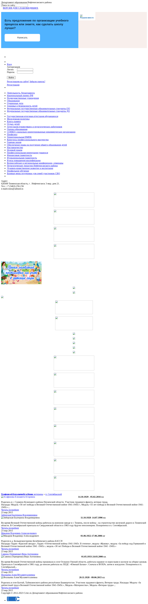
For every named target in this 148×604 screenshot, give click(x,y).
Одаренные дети (15, 103)
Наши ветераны (35, 494)
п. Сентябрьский (53, 494)
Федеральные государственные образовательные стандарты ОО (38, 108)
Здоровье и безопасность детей (22, 106)
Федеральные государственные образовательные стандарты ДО (38, 111)
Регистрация (13, 85)
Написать (22, 37)
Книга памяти (14, 121)
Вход (9, 64)
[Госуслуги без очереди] (74, 438)
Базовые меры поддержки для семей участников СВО (33, 173)
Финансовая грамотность (19, 155)
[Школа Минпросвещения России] (74, 241)
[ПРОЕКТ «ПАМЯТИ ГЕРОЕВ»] (74, 329)
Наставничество (15, 147)
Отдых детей (13, 124)
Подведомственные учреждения (23, 98)
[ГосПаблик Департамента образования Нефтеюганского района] (74, 455)
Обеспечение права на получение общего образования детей (37, 145)
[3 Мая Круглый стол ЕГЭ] (74, 206)
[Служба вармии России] (74, 490)
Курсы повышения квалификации (24, 160)
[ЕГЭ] (2, 297)
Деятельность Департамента (21, 93)
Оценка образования (17, 129)
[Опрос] (74, 313)
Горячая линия (14, 142)
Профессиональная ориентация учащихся (27, 152)
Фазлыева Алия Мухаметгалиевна (18, 575)
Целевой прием (14, 150)
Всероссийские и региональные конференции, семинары (35, 163)
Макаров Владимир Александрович (19, 533)
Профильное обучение (18, 171)
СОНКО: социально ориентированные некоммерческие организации (41, 132)
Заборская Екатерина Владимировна (19, 515)
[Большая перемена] (74, 404)
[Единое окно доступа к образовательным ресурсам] (74, 334)
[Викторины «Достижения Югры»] (74, 472)
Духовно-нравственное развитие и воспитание (30, 168)
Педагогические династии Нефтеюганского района (32, 165)
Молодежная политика (18, 119)
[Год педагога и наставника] (74, 223)
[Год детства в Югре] (74, 348)
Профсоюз (12, 134)
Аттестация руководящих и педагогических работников (34, 126)
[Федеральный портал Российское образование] (74, 338)
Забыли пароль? (37, 81)
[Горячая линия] (74, 387)
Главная (5, 494)
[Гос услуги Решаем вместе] (74, 258)
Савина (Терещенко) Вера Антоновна (19, 554)
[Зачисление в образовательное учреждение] (74, 288)
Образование (13, 100)
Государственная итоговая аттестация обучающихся (32, 116)
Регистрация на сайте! (18, 81)
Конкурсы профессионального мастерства (28, 139)
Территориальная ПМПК (19, 137)
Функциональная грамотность (22, 158)
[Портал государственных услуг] (74, 369)
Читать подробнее (10, 510)
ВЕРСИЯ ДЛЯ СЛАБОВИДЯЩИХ (20, 8)
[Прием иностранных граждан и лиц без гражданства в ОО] (74, 292)
